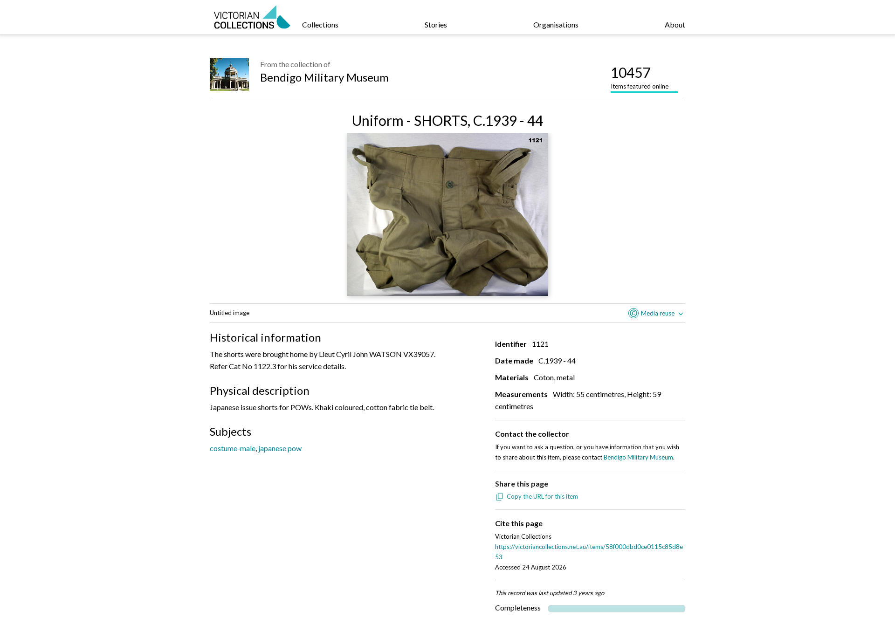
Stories (436, 24)
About (675, 24)
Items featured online (639, 77)
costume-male (232, 448)
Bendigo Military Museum (324, 77)
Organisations (555, 24)
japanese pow (280, 448)
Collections (320, 24)
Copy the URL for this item (542, 496)
